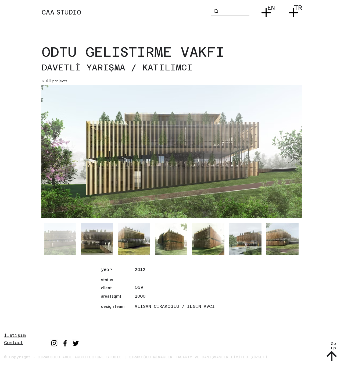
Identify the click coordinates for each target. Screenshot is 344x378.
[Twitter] (76, 343)
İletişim (15, 335)
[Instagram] (54, 343)
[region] (125, 17)
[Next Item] (293, 151)
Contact (13, 342)
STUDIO (68, 12)
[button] (267, 11)
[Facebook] (65, 343)
